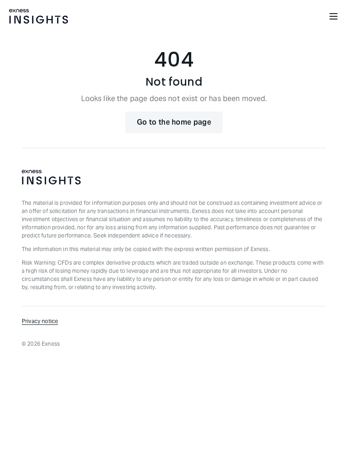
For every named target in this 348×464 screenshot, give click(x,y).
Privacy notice (40, 321)
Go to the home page (174, 122)
